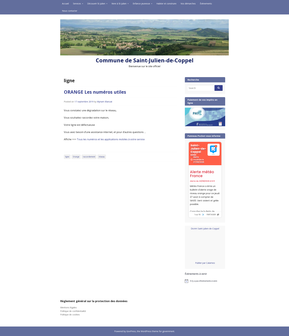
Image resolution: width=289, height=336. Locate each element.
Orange (76, 156)
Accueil (65, 3)
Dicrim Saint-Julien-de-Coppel (205, 228)
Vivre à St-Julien (119, 3)
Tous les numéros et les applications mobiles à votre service (111, 139)
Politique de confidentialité (73, 311)
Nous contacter (69, 10)
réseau (102, 156)
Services (77, 3)
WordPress (146, 331)
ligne (67, 156)
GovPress (131, 331)
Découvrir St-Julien (96, 3)
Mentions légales (68, 307)
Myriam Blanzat (104, 101)
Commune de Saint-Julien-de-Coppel (144, 60)
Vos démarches (188, 3)
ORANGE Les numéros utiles (95, 92)
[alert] (205, 281)
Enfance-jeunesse (141, 3)
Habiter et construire (166, 3)
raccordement (89, 156)
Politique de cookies (70, 314)
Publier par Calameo (205, 262)
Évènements (206, 3)
